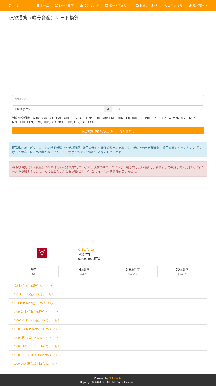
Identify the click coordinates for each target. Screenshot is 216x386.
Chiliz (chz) (86, 249)
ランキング (91, 5)
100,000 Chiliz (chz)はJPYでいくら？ (37, 329)
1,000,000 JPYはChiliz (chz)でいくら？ (38, 363)
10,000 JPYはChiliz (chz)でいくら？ (36, 346)
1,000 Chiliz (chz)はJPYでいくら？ (35, 311)
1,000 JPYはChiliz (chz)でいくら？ (35, 337)
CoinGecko (115, 378)
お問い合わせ (148, 5)
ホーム (44, 5)
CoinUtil (15, 5)
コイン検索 (174, 5)
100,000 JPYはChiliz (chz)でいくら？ (37, 355)
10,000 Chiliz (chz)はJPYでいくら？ (36, 320)
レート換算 (66, 5)
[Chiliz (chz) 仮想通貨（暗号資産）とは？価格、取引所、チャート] (42, 253)
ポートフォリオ (119, 5)
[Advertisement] (108, 57)
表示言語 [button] (198, 5)
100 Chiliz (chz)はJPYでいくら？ (34, 303)
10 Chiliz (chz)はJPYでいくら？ (33, 294)
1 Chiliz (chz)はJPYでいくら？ (32, 285)
